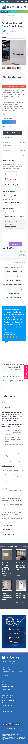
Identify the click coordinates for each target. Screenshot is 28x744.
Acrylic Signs (18, 276)
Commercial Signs (19, 284)
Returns (4, 703)
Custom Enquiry (10, 122)
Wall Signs (7, 271)
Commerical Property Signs (13, 297)
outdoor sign (8, 108)
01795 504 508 (15, 629)
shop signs (10, 498)
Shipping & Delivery (8, 700)
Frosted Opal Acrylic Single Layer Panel (7, 596)
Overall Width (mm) (8, 137)
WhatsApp (15, 633)
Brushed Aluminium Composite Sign (20, 566)
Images (4, 37)
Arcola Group (18, 730)
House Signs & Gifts (7, 705)
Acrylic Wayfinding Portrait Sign (21, 595)
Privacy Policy (6, 689)
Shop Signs (18, 280)
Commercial (5, 663)
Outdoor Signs (10, 15)
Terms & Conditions (7, 686)
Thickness (6, 153)
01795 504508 (6, 669)
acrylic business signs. (8, 466)
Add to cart (16, 244)
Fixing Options (7, 199)
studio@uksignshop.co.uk (10, 226)
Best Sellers (13, 302)
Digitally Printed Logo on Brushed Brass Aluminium (6, 568)
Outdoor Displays (13, 293)
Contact (4, 684)
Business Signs (19, 289)
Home (2, 1)
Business (8, 1)
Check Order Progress (8, 698)
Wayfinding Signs (17, 271)
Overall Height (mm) (9, 145)
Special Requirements (9, 231)
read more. (6, 114)
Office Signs (9, 280)
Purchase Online (7, 118)
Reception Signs (7, 284)
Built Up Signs (9, 276)
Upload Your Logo (13, 133)
